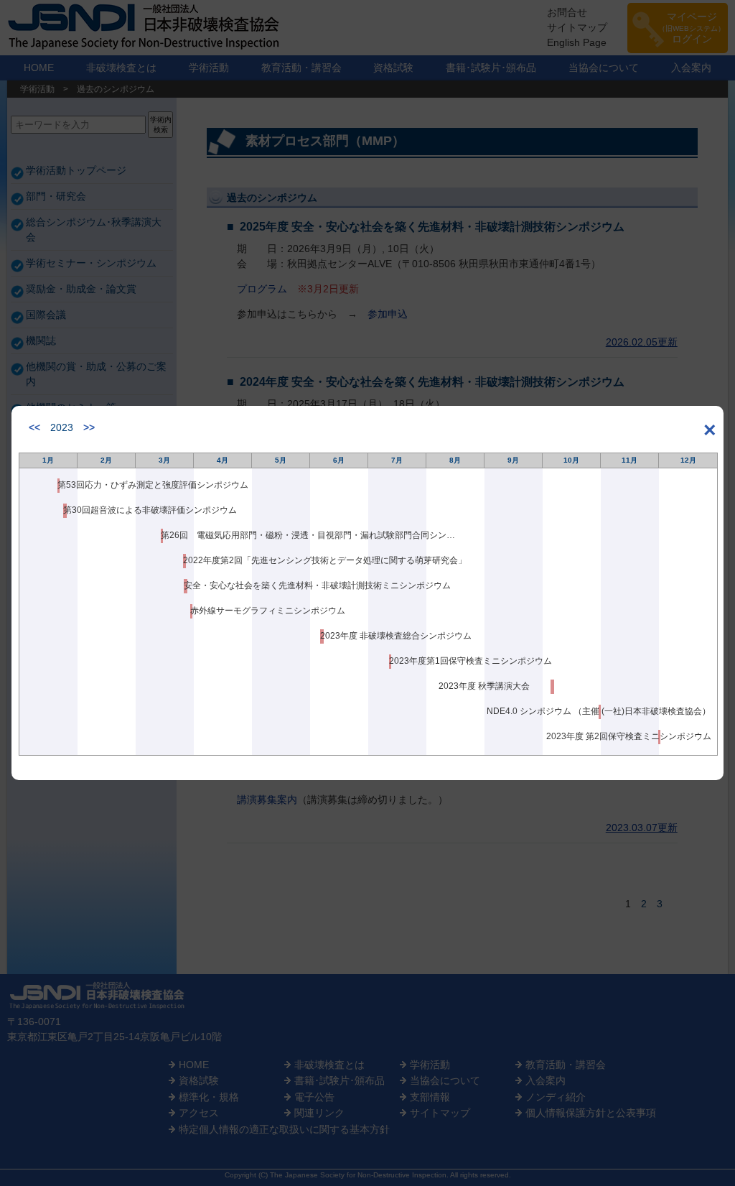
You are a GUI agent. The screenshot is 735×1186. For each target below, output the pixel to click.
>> (89, 427)
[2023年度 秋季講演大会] (552, 687)
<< (34, 427)
